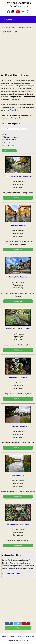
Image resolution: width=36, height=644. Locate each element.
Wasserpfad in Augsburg (18, 277)
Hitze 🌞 (7, 142)
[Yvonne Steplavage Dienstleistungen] (18, 8)
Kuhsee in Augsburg (18, 475)
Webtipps (4, 636)
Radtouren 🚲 (9, 145)
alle (5, 134)
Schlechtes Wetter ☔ (12, 137)
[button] (9, 623)
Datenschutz (30, 636)
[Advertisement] (18, 53)
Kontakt (12, 636)
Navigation (7, 20)
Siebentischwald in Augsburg (18, 524)
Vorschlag (13, 110)
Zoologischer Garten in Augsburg (18, 176)
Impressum (20, 636)
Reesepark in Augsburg (18, 377)
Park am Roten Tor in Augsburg (18, 328)
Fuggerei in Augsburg (18, 225)
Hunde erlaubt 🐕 (10, 140)
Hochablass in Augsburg (18, 426)
